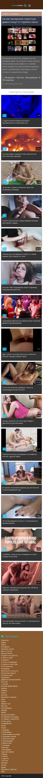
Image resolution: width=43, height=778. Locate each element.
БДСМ (3, 644)
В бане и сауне (7, 658)
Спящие (4, 754)
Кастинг (4, 695)
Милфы (4, 710)
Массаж (4, 706)
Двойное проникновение (11, 679)
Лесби (3, 701)
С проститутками (8, 739)
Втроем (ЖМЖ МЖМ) (9, 686)
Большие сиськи (7, 649)
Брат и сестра (6, 651)
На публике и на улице (10, 717)
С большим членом (8, 736)
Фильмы (4, 763)
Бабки (3, 642)
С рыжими (5, 730)
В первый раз (6, 723)
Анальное (5, 640)
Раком (3, 728)
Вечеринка (10, 77)
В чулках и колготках (9, 664)
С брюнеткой (6, 743)
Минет (3, 712)
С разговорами (7, 741)
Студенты (5, 758)
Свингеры (5, 747)
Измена (4, 690)
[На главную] (17, 5)
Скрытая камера (7, 752)
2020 (3, 771)
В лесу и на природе (9, 662)
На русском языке (8, 714)
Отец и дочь (6, 721)
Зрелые (4, 688)
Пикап (3, 725)
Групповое (5, 677)
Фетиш (3, 765)
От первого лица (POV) (10, 719)
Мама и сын (5, 704)
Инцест (4, 693)
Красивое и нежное (8, 697)
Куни (3, 699)
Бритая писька (6, 653)
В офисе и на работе (9, 655)
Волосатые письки (8, 673)
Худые (3, 767)
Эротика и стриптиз (9, 769)
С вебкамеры (6, 732)
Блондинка (5, 647)
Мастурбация (31, 77)
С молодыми (6, 750)
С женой (4, 684)
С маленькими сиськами (10, 734)
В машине (5, 660)
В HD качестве (7, 666)
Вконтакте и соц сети (9, 671)
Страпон (4, 756)
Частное (20, 77)
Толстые (4, 760)
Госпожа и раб (7, 675)
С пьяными (5, 745)
